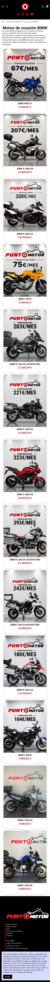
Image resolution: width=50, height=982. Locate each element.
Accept (7, 977)
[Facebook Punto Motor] (18, 14)
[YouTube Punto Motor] (31, 14)
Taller (8, 929)
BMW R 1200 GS (25, 690)
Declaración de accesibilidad (17, 948)
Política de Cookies (13, 946)
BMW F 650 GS (25, 820)
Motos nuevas (11, 927)
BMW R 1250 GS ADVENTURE (25, 364)
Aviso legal (10, 940)
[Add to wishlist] (21, 100)
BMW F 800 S (25, 299)
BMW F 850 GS (25, 885)
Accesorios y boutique (14, 931)
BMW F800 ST (25, 103)
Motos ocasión (11, 924)
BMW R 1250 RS (25, 429)
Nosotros (9, 933)
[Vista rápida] (28, 100)
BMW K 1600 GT (25, 234)
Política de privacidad (14, 943)
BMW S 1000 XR (25, 169)
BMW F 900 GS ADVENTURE (25, 625)
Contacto (9, 936)
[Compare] (25, 100)
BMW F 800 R (25, 755)
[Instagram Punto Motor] (22, 14)
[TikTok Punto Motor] (27, 14)
